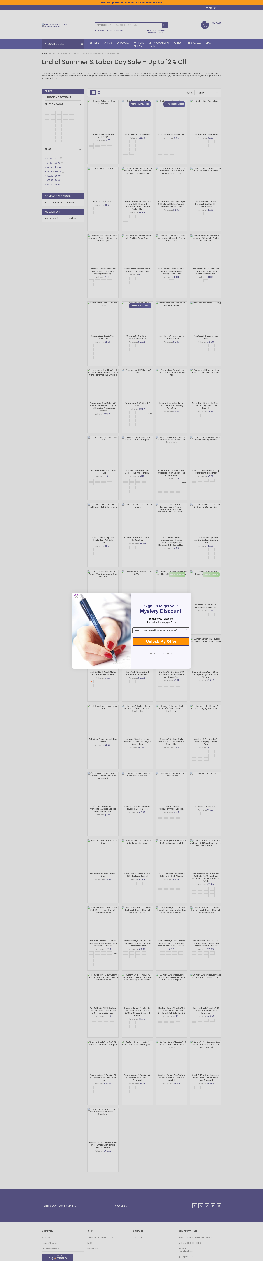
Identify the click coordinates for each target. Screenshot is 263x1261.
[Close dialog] (76, 596)
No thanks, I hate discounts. (161, 653)
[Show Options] (187, 630)
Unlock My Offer (161, 641)
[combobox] (160, 630)
